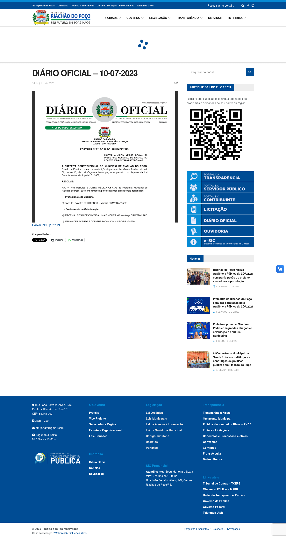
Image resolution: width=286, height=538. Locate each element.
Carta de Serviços (107, 5)
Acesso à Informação (82, 5)
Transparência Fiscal (43, 5)
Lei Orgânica (154, 412)
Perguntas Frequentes (196, 529)
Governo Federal (214, 507)
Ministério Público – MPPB (220, 489)
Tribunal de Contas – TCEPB (221, 483)
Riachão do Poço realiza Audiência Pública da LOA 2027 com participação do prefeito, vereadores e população (233, 275)
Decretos (152, 442)
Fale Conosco (126, 5)
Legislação (158, 18)
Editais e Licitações (216, 430)
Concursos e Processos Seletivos (225, 436)
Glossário (218, 529)
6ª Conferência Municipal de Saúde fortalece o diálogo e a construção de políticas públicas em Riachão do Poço (232, 359)
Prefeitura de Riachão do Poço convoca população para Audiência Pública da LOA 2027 (233, 302)
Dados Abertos (213, 459)
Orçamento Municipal (217, 418)
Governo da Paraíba (216, 501)
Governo (133, 18)
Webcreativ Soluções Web (70, 533)
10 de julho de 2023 (43, 83)
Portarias (152, 448)
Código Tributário (157, 436)
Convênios (210, 442)
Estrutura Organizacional (105, 430)
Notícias (94, 468)
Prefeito (94, 412)
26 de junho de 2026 (227, 369)
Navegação (96, 474)
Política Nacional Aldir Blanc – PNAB (227, 424)
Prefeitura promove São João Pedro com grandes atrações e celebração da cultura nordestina (232, 329)
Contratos (209, 448)
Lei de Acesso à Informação (164, 424)
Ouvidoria (63, 5)
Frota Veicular (212, 453)
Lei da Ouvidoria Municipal (164, 430)
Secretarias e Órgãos (103, 424)
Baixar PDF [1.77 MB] (47, 225)
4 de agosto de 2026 (227, 311)
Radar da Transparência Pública (224, 495)
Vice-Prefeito (97, 418)
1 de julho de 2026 (226, 340)
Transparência (187, 18)
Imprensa (235, 18)
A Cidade (111, 18)
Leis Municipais (156, 418)
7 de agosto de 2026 (227, 286)
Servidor (215, 18)
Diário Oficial (97, 462)
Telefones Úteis (145, 5)
